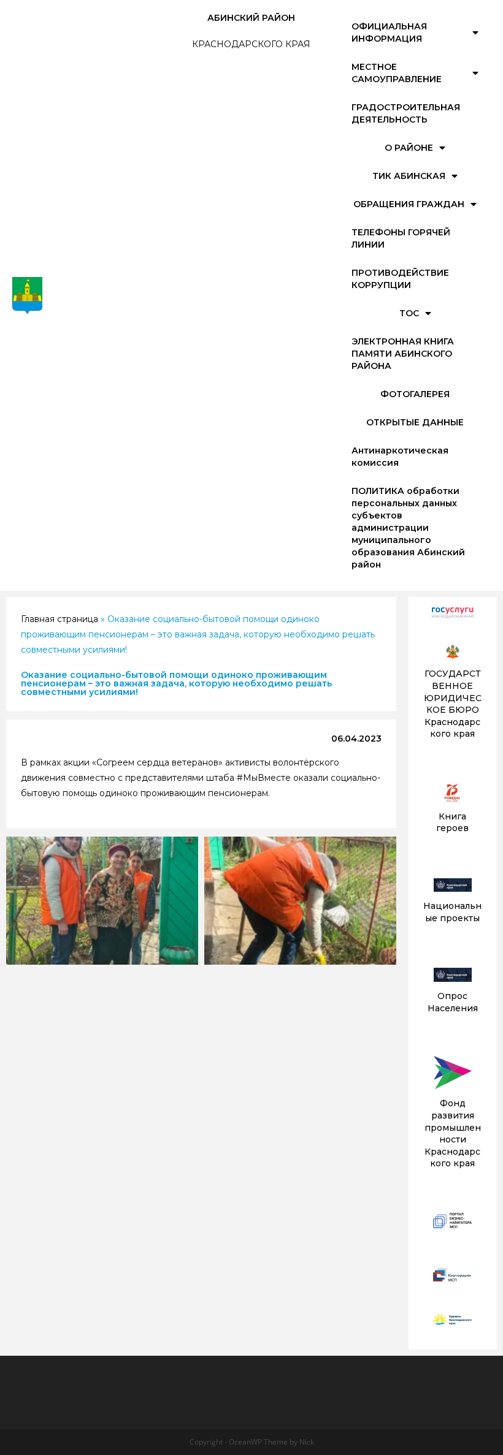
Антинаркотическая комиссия (399, 456)
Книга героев (452, 822)
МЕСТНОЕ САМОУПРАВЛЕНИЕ (396, 73)
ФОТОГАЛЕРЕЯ (415, 394)
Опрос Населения (453, 1002)
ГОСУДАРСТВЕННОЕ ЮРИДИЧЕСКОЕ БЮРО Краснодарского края (453, 703)
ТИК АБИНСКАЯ (408, 175)
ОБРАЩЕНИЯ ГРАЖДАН (408, 204)
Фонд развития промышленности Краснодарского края (452, 1133)
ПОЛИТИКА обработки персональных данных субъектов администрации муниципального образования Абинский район (408, 527)
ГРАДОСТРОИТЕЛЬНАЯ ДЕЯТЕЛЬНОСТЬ (405, 113)
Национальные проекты (452, 912)
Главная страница (59, 619)
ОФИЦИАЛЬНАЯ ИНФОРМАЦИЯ (389, 32)
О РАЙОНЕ (409, 147)
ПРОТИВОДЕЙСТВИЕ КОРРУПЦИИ (400, 279)
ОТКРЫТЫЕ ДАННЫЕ (415, 422)
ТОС (409, 313)
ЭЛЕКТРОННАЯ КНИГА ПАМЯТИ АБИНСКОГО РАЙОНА (402, 353)
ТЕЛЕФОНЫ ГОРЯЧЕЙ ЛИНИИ (400, 238)
